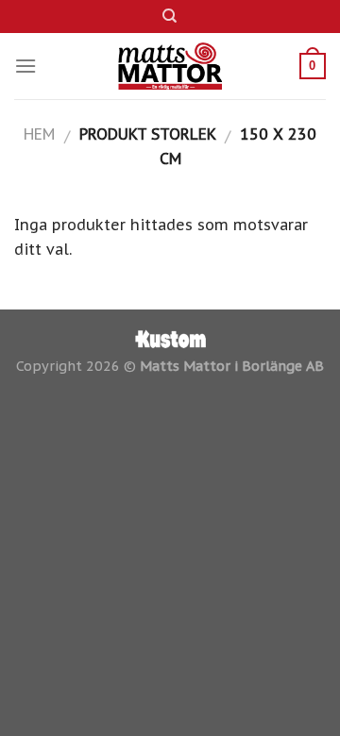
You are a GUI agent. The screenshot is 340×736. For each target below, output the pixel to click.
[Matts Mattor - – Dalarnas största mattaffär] (170, 66)
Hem (39, 134)
